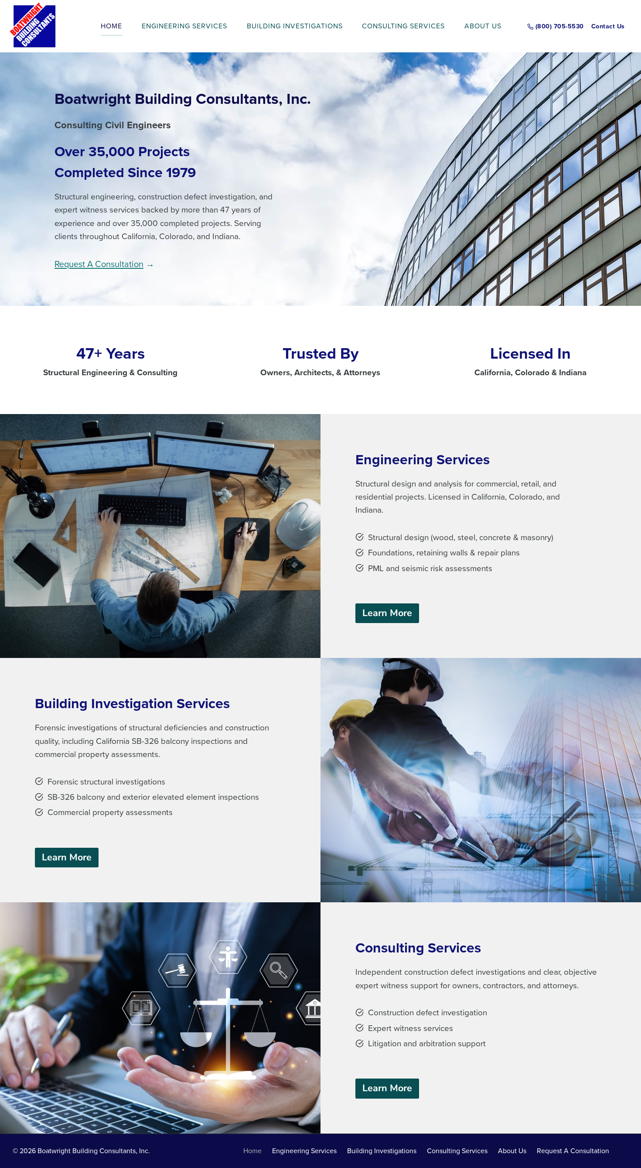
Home (111, 26)
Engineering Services (184, 26)
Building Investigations (295, 26)
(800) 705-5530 (559, 26)
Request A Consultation (99, 263)
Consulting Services (403, 26)
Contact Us (608, 26)
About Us (482, 26)
